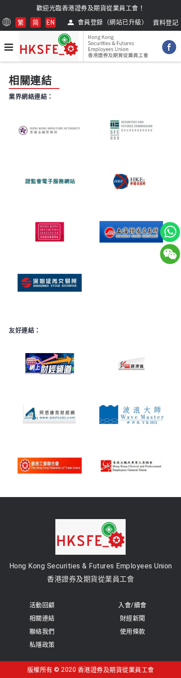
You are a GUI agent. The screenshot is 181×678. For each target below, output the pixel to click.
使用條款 (132, 631)
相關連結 (42, 618)
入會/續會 (132, 604)
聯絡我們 (42, 631)
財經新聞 (132, 618)
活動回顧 (42, 604)
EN (50, 22)
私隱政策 (42, 644)
